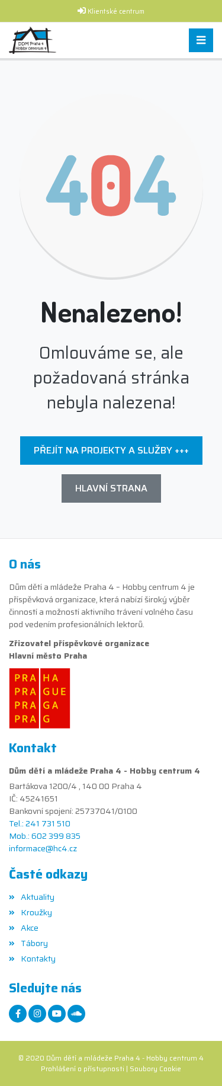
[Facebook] (18, 1014)
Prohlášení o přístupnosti (82, 1068)
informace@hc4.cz (43, 848)
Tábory (34, 943)
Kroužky (36, 912)
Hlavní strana (111, 488)
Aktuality (37, 896)
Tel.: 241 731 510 (39, 823)
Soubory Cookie (155, 1068)
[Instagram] (37, 1014)
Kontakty (38, 958)
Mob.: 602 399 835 (45, 836)
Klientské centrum (116, 12)
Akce (29, 927)
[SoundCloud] (76, 1014)
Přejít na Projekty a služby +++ (111, 450)
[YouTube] (57, 1014)
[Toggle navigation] (201, 40)
